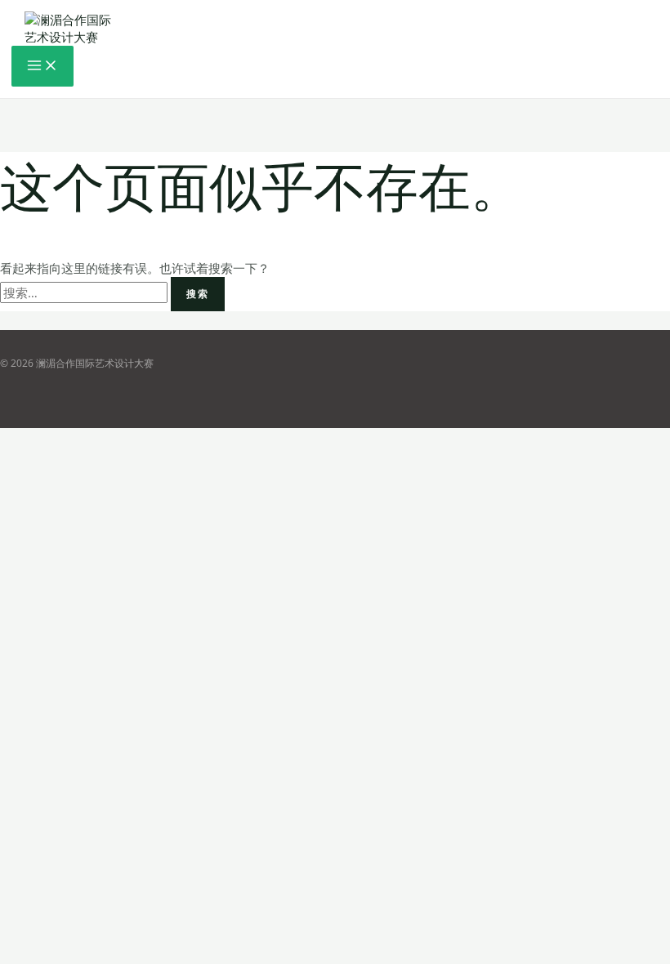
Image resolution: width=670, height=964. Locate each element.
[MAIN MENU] (42, 66)
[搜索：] (85, 292)
